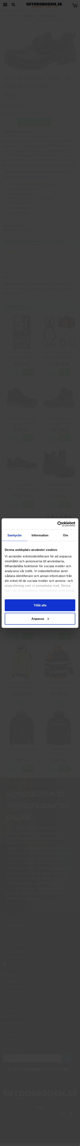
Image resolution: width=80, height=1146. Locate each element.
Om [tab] (65, 535)
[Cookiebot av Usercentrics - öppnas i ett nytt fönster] (57, 524)
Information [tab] (40, 535)
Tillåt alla (40, 605)
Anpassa (37, 618)
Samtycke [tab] (14, 535)
